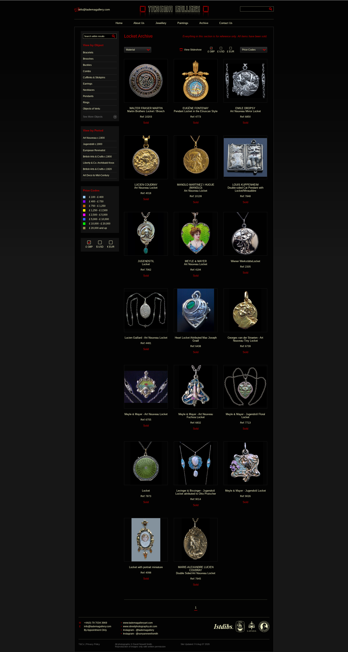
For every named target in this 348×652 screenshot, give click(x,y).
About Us (139, 23)
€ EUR (110, 246)
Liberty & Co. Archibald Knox (98, 162)
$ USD (100, 246)
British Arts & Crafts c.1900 (97, 156)
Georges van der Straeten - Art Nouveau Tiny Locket (245, 339)
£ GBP (89, 246)
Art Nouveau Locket (145, 186)
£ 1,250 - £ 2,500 (98, 210)
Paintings (182, 23)
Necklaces (88, 90)
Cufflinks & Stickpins (94, 77)
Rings (86, 102)
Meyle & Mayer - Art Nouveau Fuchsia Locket (195, 416)
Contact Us (225, 23)
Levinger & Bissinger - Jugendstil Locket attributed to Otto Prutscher (195, 492)
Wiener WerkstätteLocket (245, 261)
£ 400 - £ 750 (96, 201)
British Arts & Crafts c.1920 (97, 169)
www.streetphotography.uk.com (140, 626)
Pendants (88, 96)
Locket (146, 263)
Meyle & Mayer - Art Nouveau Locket (146, 414)
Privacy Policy (93, 644)
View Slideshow (193, 49)
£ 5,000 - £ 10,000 (99, 219)
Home (119, 23)
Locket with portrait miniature (146, 567)
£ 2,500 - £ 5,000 (98, 214)
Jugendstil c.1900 (92, 144)
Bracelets (88, 52)
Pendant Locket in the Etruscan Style (196, 110)
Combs (87, 71)
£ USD (221, 51)
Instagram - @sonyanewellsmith (140, 633)
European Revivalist (94, 150)
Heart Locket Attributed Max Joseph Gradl (196, 339)
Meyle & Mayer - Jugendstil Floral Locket (245, 416)
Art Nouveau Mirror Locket (245, 110)
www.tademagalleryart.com (138, 622)
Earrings (87, 83)
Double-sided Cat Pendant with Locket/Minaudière (245, 187)
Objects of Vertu (91, 108)
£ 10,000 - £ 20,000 (99, 223)
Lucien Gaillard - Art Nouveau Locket (146, 337)
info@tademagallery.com (94, 9)
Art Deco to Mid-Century (96, 175)
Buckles (87, 65)
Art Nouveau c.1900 (94, 137)
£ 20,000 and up (98, 228)
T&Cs (81, 644)
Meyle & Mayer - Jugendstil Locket (245, 490)
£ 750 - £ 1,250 (97, 206)
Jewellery (160, 23)
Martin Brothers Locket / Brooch (146, 110)
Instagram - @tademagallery (138, 630)
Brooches (88, 58)
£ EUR (230, 51)
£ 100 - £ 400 (96, 197)
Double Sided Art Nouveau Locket (195, 570)
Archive (203, 23)
